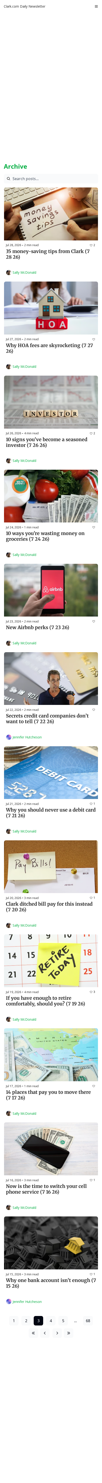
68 (88, 1320)
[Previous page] (45, 1333)
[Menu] (96, 6)
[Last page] (68, 1333)
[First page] (33, 1333)
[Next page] (57, 1333)
